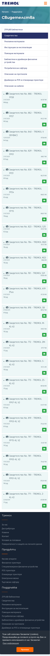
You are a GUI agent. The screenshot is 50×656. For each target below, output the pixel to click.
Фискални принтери (11, 563)
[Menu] (45, 3)
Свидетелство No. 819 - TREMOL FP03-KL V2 (25, 420)
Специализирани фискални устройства (20, 566)
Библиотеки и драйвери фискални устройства (20, 60)
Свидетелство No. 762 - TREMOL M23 (27, 257)
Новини (5, 532)
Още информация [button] (11, 643)
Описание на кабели (14, 86)
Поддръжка (17, 12)
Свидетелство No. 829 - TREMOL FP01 (25, 152)
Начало (5, 12)
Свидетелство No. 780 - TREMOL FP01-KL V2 (25, 476)
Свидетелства (10, 35)
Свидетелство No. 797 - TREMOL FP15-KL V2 (24, 438)
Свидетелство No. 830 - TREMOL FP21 (25, 171)
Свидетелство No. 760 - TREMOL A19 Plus (27, 290)
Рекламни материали (14, 41)
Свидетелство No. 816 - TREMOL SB (26, 307)
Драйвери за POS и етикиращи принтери (23, 80)
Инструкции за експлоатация (18, 47)
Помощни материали (14, 53)
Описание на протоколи (15, 74)
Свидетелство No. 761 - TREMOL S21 (26, 273)
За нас (5, 525)
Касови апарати (9, 559)
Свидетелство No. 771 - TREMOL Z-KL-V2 (26, 495)
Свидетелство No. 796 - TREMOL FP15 (25, 209)
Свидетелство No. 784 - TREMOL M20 (27, 242)
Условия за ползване (11, 540)
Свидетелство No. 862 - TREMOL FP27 (25, 114)
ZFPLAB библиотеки (11, 597)
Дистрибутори (8, 528)
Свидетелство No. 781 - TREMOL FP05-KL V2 (24, 457)
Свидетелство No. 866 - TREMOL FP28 (25, 95)
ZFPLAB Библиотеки (13, 29)
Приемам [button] (25, 650)
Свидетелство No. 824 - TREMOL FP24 (25, 190)
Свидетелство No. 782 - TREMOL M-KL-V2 (26, 325)
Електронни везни (10, 578)
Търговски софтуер (10, 582)
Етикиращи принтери (12, 574)
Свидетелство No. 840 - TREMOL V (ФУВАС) (26, 133)
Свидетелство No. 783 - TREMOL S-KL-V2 (26, 363)
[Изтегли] (44, 105)
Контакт (5, 536)
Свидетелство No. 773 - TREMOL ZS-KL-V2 (26, 382)
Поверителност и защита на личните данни (22, 544)
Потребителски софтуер (15, 68)
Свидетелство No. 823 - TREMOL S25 (27, 226)
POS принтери (8, 570)
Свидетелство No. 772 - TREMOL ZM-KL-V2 (27, 344)
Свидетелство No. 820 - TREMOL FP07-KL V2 (25, 401)
